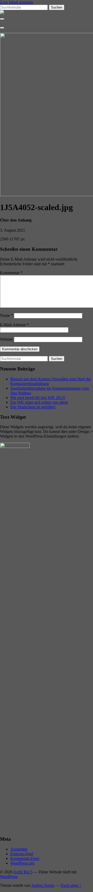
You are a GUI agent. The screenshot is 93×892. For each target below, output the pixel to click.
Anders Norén (42, 885)
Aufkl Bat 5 (23, 872)
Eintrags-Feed (21, 854)
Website (6, 339)
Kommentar (11, 272)
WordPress (9, 876)
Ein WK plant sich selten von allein (39, 402)
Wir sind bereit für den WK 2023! (37, 397)
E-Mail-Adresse (14, 325)
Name (6, 315)
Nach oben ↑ (70, 885)
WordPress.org (22, 863)
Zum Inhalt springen (16, 2)
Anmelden (18, 849)
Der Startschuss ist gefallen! (33, 407)
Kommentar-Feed (24, 858)
